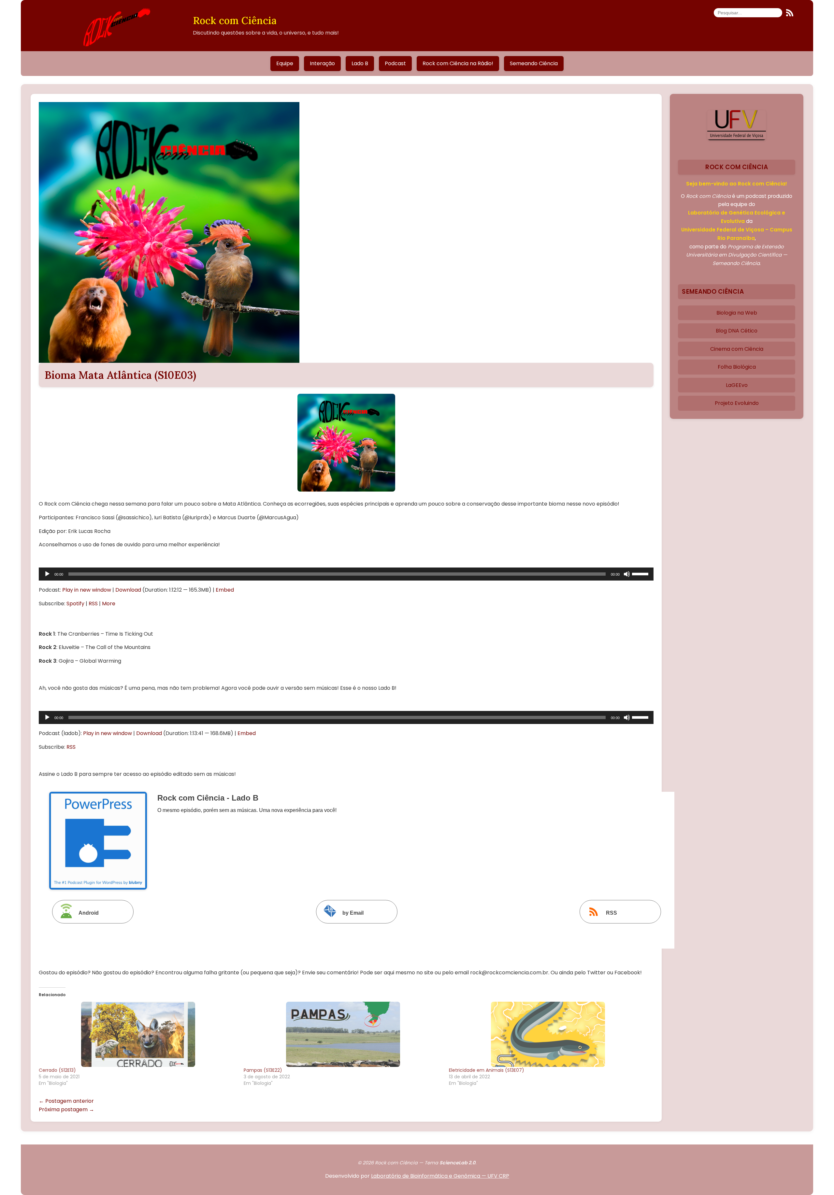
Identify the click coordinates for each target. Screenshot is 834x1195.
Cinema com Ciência (736, 349)
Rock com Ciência (235, 20)
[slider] (641, 573)
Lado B (360, 63)
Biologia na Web (736, 313)
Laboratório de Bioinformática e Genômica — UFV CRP (440, 1176)
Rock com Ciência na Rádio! (458, 63)
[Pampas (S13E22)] (343, 1034)
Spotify (75, 603)
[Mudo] (627, 574)
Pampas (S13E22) (263, 1070)
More (108, 603)
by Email (353, 913)
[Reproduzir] (47, 574)
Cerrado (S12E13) (57, 1070)
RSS (93, 603)
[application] (346, 574)
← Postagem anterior (66, 1101)
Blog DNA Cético (736, 330)
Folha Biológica (737, 367)
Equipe (284, 63)
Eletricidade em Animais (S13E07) (486, 1070)
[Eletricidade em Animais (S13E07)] (548, 1034)
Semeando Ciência (534, 63)
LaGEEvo (737, 385)
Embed (225, 590)
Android (89, 913)
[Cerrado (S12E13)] (138, 1034)
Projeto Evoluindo (737, 403)
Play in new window (86, 590)
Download (128, 590)
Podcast (395, 63)
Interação (322, 63)
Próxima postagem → (66, 1109)
